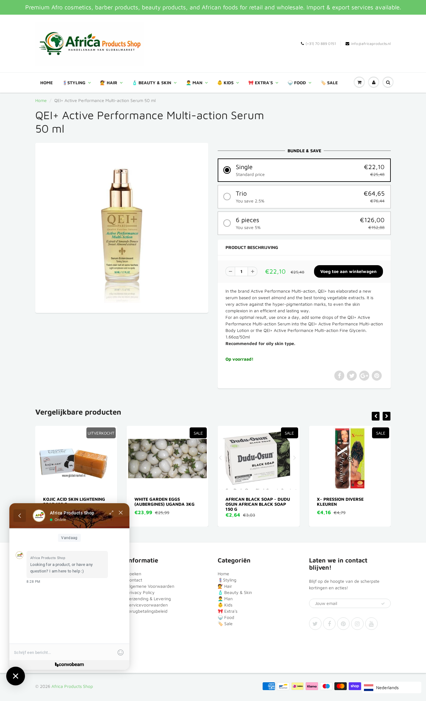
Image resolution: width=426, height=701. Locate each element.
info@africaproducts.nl (371, 43)
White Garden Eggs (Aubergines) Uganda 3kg (81, 501)
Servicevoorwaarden (147, 604)
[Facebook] (329, 623)
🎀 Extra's (260, 82)
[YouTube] (371, 623)
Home (46, 82)
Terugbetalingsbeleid (147, 611)
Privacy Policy (141, 592)
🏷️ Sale (329, 82)
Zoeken (134, 573)
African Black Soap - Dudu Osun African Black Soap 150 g (174, 504)
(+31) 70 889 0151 (321, 43)
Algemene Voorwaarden (150, 586)
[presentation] (376, 416)
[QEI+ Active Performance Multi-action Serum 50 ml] (122, 227)
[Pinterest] (343, 623)
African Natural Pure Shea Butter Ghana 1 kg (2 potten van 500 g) (357, 504)
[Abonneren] (383, 604)
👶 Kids (225, 82)
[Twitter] (315, 623)
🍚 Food (297, 82)
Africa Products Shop (72, 686)
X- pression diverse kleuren (256, 501)
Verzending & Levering (149, 598)
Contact (134, 579)
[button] (304, 170)
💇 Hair (108, 82)
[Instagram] (357, 623)
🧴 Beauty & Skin (151, 82)
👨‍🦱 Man (194, 82)
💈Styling (73, 82)
